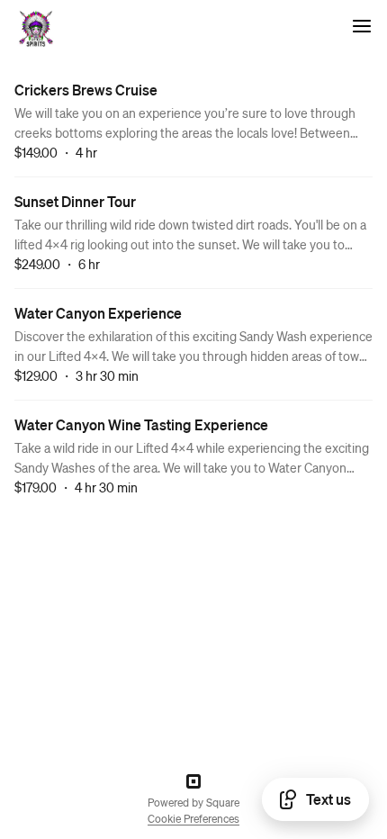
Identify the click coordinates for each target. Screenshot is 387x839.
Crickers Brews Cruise (86, 89)
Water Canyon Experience (98, 312)
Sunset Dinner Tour (75, 201)
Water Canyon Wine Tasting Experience (141, 424)
